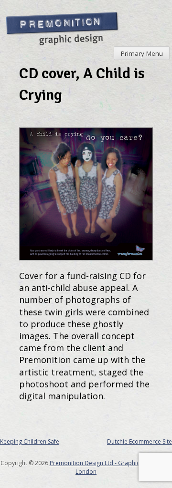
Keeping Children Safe (29, 441)
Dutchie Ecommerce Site (139, 441)
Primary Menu (142, 53)
